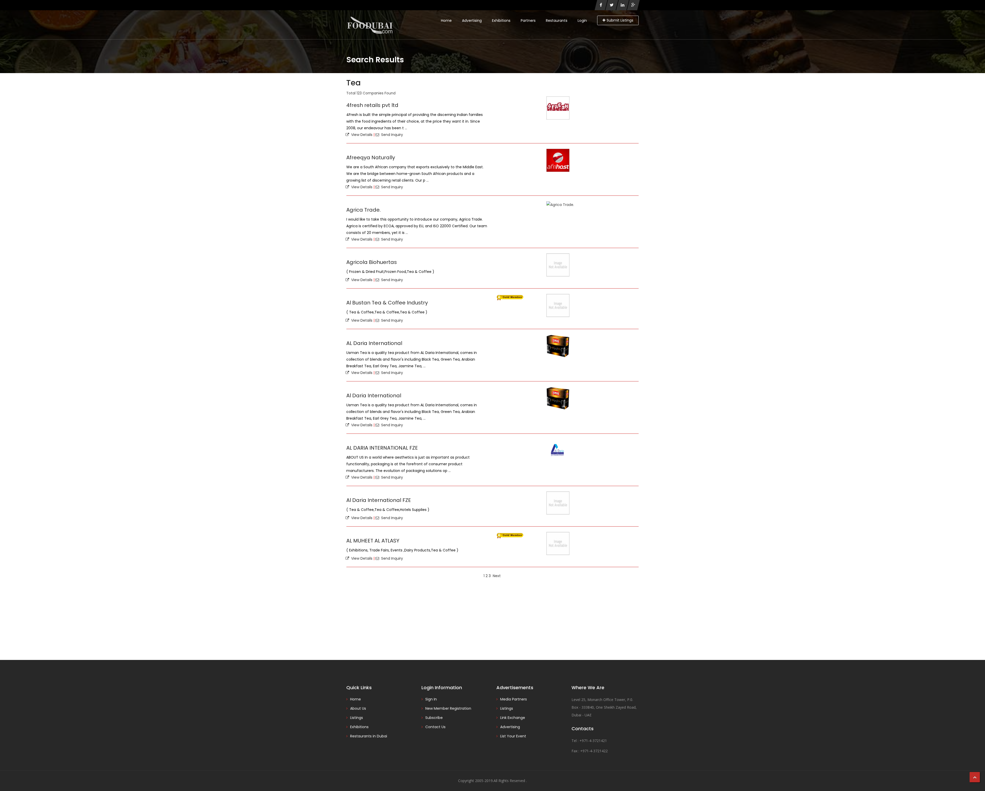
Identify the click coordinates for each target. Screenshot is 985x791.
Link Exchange (512, 717)
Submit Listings (620, 20)
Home (446, 20)
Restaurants (556, 20)
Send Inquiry (391, 134)
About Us (358, 708)
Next (497, 575)
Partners (528, 20)
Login (582, 20)
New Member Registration (448, 708)
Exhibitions (501, 20)
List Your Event (513, 736)
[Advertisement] (492, 619)
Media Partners (513, 699)
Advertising (472, 20)
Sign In (431, 699)
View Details (360, 134)
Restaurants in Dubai (368, 736)
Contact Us (435, 726)
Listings (356, 717)
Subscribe (434, 717)
